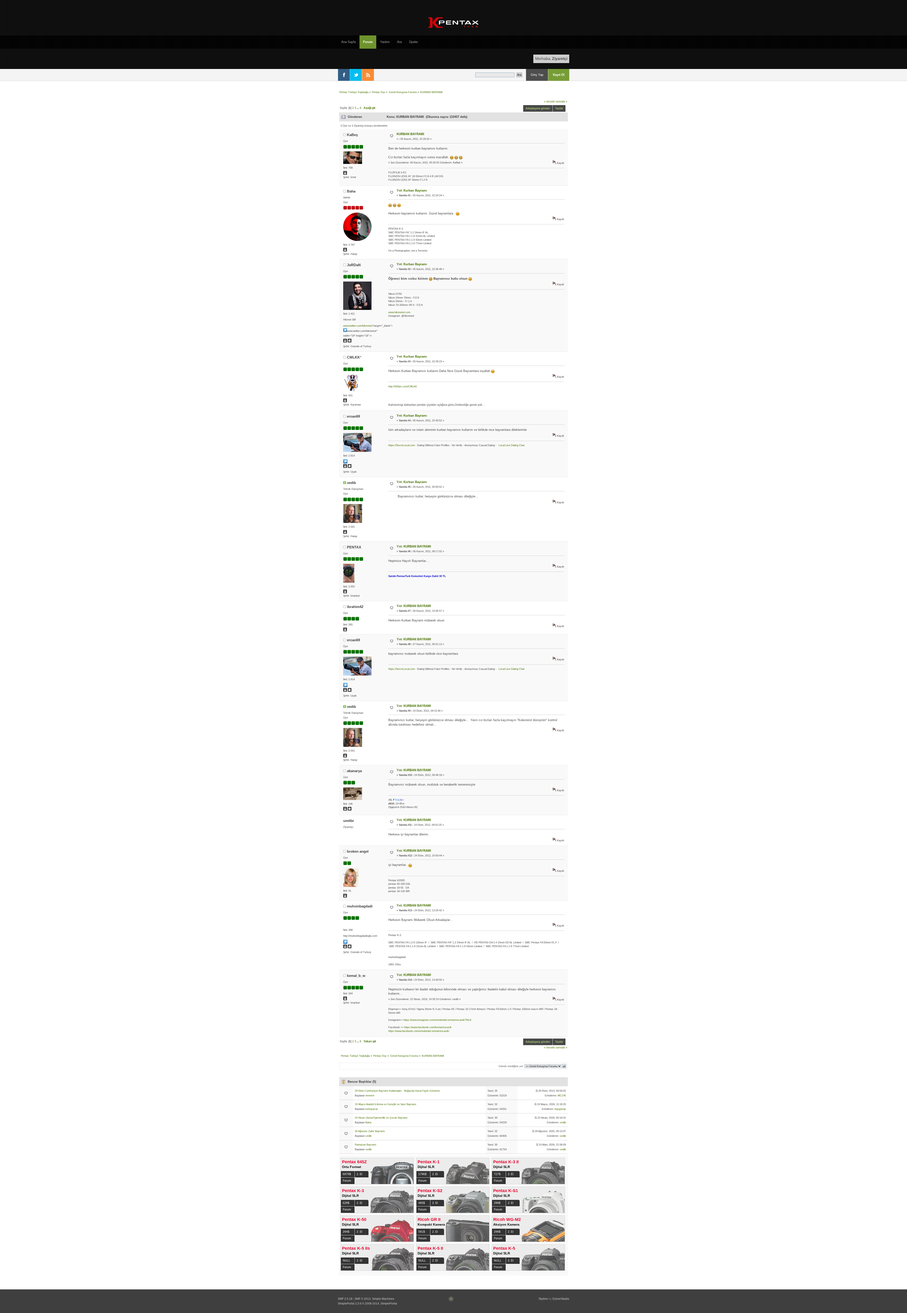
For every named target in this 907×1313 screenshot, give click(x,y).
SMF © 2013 (363, 1298)
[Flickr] (349, 809)
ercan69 (353, 416)
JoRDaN (354, 265)
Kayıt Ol (559, 75)
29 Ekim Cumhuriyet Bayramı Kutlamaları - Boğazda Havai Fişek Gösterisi (397, 1090)
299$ (497, 1203)
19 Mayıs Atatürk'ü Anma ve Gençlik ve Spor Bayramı (385, 1104)
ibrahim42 (355, 607)
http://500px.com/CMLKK (402, 386)
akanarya (354, 771)
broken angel (357, 851)
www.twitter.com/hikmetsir (358, 325)
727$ (497, 1174)
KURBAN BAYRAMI (410, 134)
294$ (346, 1231)
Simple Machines (383, 1298)
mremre (369, 1095)
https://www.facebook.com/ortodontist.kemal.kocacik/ (418, 1031)
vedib (351, 483)
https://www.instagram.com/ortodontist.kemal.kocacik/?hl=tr (437, 1019)
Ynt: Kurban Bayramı (412, 190)
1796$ (422, 1174)
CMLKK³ (354, 357)
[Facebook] (344, 75)
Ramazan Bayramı (365, 1144)
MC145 (562, 1095)
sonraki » (561, 101)
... (358, 107)
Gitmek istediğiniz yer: (511, 1066)
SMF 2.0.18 (345, 1298)
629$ (346, 1203)
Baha (351, 191)
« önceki (549, 101)
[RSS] (368, 75)
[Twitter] (356, 75)
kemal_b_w (356, 976)
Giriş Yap (537, 75)
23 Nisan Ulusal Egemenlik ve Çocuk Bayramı (381, 1117)
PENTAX (354, 547)
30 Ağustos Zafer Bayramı (370, 1131)
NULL (346, 1260)
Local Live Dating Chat (510, 445)
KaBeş (352, 135)
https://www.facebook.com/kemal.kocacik (428, 1027)
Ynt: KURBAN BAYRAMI (414, 546)
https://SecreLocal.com (401, 445)
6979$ (347, 1174)
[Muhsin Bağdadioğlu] (349, 947)
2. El (359, 1174)
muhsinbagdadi (359, 906)
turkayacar (371, 1109)
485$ (421, 1203)
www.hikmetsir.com (399, 312)
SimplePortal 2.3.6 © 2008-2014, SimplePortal (367, 1303)
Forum (347, 1180)
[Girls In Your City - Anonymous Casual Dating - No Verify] (349, 467)
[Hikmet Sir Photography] (349, 341)
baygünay (560, 1109)
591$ (421, 1231)
